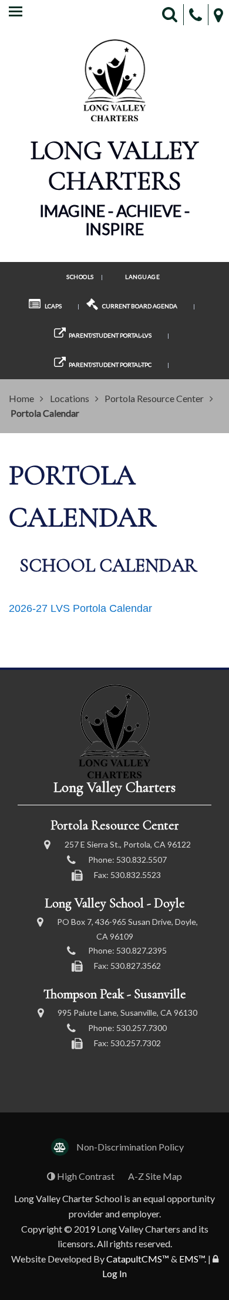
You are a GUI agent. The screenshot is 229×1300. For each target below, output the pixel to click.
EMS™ (191, 1258)
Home (21, 398)
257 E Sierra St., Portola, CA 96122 (128, 844)
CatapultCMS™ (137, 1258)
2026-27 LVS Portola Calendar (80, 608)
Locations (69, 398)
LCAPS (52, 305)
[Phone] (195, 15)
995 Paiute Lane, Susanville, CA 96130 (127, 1012)
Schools (80, 276)
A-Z (155, 1176)
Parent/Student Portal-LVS (110, 335)
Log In (114, 1273)
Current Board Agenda (139, 305)
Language (142, 276)
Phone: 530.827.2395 (127, 950)
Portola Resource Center (154, 398)
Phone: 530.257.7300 (127, 1028)
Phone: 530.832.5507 (127, 860)
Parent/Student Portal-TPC (110, 364)
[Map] (218, 15)
